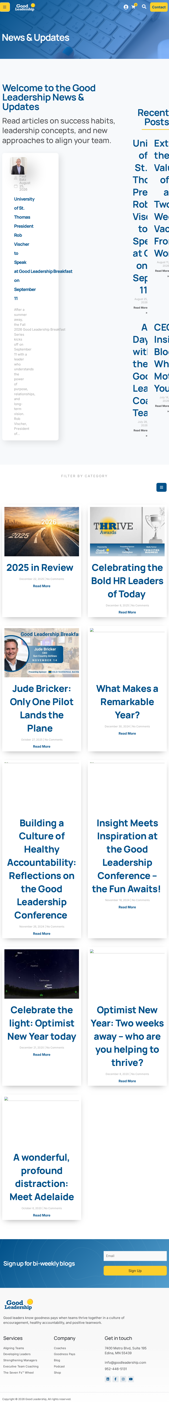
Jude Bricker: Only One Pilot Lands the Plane (41, 708)
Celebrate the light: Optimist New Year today (41, 1023)
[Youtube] (131, 1379)
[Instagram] (123, 1379)
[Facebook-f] (115, 1379)
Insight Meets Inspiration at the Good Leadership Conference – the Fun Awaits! (127, 855)
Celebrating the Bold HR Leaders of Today (127, 580)
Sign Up (135, 1270)
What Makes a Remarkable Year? (127, 701)
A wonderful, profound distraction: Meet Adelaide (41, 1177)
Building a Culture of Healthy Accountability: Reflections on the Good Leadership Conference (41, 869)
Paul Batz (22, 178)
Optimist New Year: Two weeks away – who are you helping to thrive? (127, 1036)
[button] (144, 7)
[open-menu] (161, 487)
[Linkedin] (108, 1379)
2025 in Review (41, 567)
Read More (41, 586)
